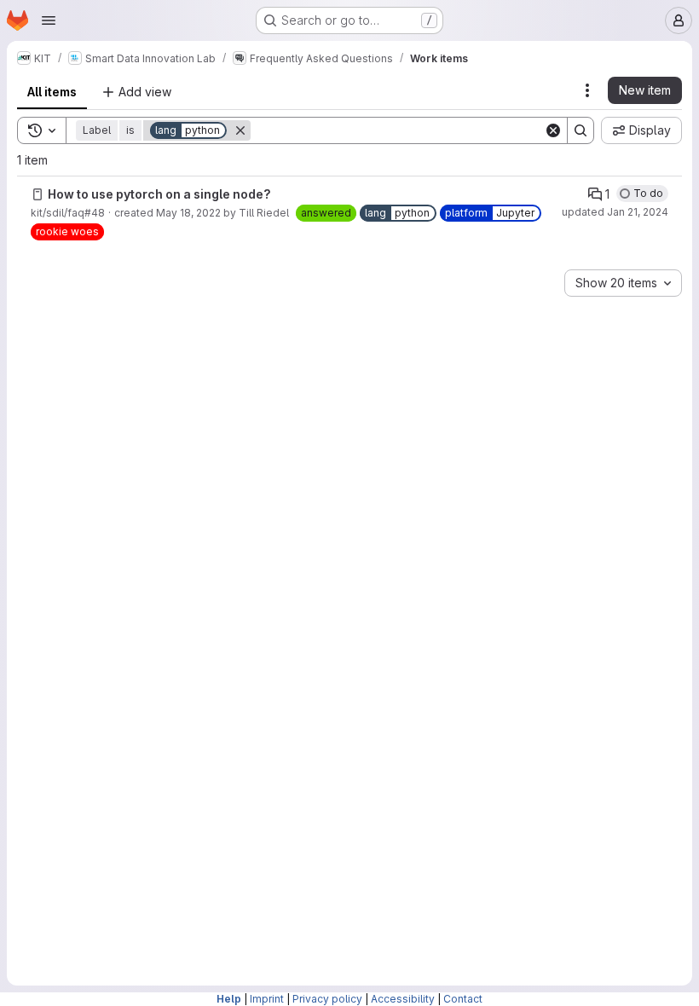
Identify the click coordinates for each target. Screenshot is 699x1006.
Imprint (267, 998)
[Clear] (553, 130)
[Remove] (240, 130)
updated (615, 211)
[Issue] (37, 194)
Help (229, 998)
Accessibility (403, 998)
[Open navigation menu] (48, 20)
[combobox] (623, 283)
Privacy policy (327, 998)
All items (52, 91)
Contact (462, 998)
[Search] (580, 130)
